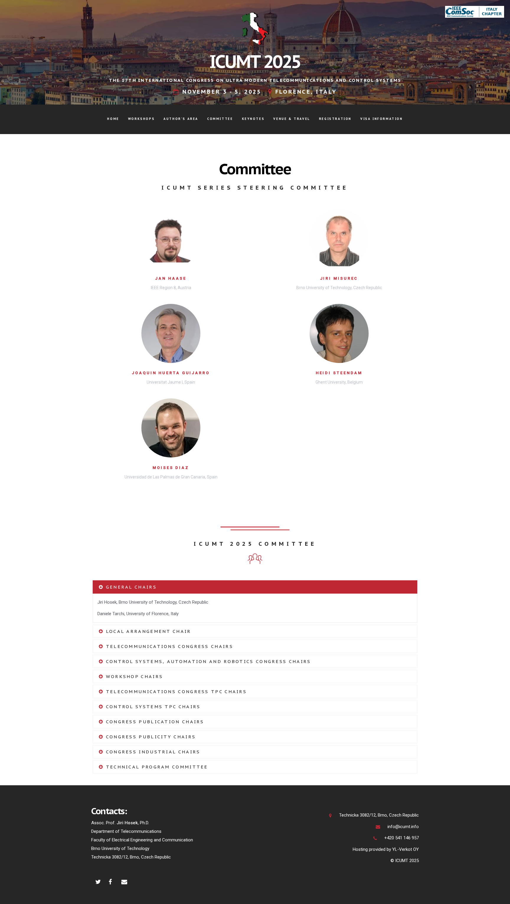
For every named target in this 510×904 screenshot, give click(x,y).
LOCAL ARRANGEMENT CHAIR (147, 631)
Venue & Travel (291, 119)
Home (113, 119)
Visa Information (381, 119)
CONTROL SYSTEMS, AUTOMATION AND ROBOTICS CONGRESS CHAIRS (207, 661)
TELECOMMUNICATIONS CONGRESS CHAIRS (168, 646)
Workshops (141, 119)
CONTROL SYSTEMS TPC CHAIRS (152, 706)
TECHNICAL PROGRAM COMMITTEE (156, 767)
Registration (335, 119)
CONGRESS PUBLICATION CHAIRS (154, 721)
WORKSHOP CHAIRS (133, 676)
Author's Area (181, 119)
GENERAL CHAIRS (130, 587)
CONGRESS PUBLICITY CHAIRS (150, 737)
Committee (220, 119)
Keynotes (253, 119)
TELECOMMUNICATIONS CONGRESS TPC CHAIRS (175, 691)
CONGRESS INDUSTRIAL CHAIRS (152, 752)
